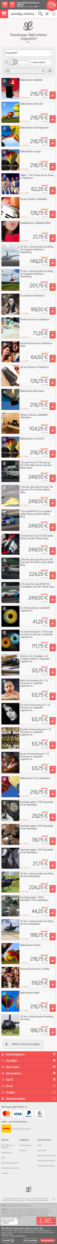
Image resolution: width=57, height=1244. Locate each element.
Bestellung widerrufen (10, 1168)
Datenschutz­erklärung (47, 1156)
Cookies (15, 1230)
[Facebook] (54, 1199)
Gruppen (23, 1150)
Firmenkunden (25, 1145)
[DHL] (6, 1129)
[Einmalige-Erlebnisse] (23, 14)
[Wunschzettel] (53, 14)
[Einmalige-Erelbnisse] (28, 1189)
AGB (40, 1145)
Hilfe (3, 1158)
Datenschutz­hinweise (46, 1161)
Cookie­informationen (46, 1166)
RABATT (51, 7)
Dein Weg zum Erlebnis (7, 1146)
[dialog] (28, 1235)
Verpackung (6, 1153)
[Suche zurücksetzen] (50, 71)
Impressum (42, 1150)
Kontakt (4, 1173)
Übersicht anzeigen (23, 1129)
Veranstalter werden (9, 1163)
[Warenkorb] (47, 14)
